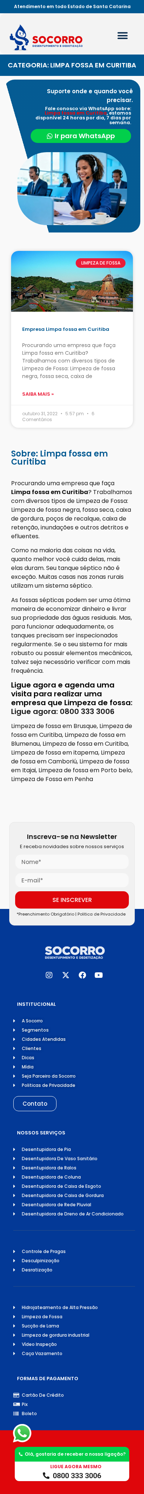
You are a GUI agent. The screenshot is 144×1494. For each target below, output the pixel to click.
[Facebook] (82, 975)
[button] (122, 36)
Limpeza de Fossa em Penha (52, 779)
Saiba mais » (38, 394)
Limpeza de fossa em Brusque (54, 726)
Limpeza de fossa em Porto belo (84, 770)
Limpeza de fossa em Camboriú (68, 757)
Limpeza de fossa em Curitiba (85, 743)
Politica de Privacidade (103, 914)
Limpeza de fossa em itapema (54, 752)
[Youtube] (99, 975)
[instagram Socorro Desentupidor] (49, 975)
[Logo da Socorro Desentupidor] (54, 37)
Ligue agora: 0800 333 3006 (62, 711)
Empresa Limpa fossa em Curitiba (65, 329)
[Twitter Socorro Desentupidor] (65, 975)
